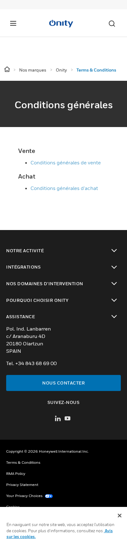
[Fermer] (119, 515)
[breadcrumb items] (7, 69)
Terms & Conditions (23, 462)
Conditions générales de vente (66, 162)
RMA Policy (15, 473)
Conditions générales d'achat (64, 188)
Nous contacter (63, 382)
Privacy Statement (22, 484)
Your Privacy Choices (24, 495)
